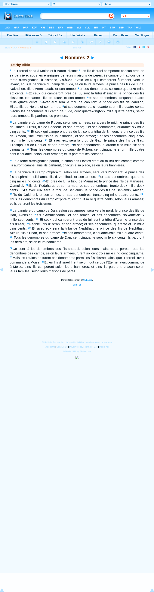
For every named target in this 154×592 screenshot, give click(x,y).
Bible (7, 47)
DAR (14, 47)
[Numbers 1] (4, 278)
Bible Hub (77, 285)
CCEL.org (87, 280)
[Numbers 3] (149, 278)
